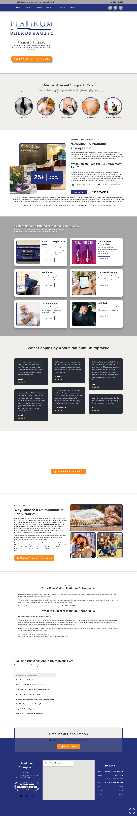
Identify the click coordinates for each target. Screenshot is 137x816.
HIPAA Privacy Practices (86, 808)
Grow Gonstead (68, 804)
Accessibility (20, 808)
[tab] (35, 675)
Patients (38, 7)
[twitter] (115, 8)
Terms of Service (116, 808)
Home (18, 7)
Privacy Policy (102, 808)
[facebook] (110, 8)
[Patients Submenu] (42, 7)
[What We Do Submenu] (55, 7)
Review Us (62, 7)
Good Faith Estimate (50, 808)
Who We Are (27, 7)
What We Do (49, 7)
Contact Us (72, 7)
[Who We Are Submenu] (32, 7)
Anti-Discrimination (34, 808)
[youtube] (121, 8)
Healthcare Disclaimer (68, 808)
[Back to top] (132, 811)
